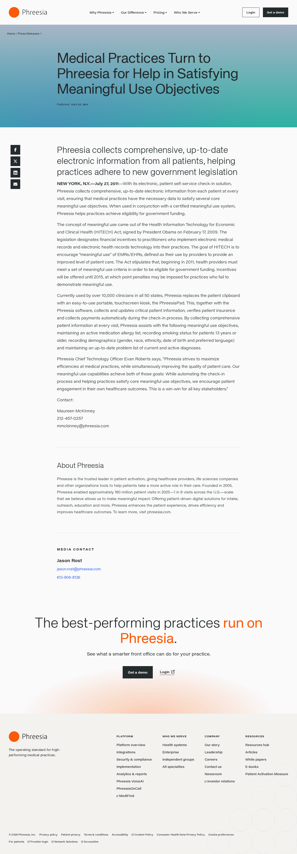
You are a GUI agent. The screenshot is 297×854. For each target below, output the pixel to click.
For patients (16, 841)
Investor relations (220, 781)
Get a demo (275, 12)
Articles (251, 752)
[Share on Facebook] (15, 150)
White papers (255, 759)
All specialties (173, 767)
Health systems (174, 745)
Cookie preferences (221, 834)
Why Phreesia (100, 12)
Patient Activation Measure (266, 774)
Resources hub (257, 745)
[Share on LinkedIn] (15, 173)
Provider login (38, 841)
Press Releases (28, 33)
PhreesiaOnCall (129, 788)
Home (11, 33)
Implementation (129, 767)
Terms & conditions (96, 834)
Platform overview (131, 745)
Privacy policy (48, 834)
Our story (212, 745)
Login (248, 12)
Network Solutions (65, 841)
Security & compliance (134, 759)
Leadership (213, 752)
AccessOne (90, 841)
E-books (252, 767)
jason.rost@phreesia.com (79, 569)
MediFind (125, 796)
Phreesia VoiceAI (130, 781)
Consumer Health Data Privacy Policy (181, 834)
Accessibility (120, 834)
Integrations (126, 752)
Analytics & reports (132, 774)
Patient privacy (70, 834)
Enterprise (170, 752)
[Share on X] (15, 161)
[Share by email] (15, 184)
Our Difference (132, 12)
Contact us (213, 767)
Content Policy (142, 834)
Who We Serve (185, 12)
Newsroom (213, 774)
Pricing (158, 12)
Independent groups (178, 759)
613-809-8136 (68, 577)
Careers (211, 759)
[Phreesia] (28, 12)
